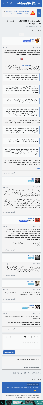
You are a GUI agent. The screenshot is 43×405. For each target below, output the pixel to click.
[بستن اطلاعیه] (5, 12)
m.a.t (37, 26)
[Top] (37, 390)
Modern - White (32, 384)
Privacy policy (18, 387)
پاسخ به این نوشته (8, 173)
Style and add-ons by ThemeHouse (24, 397)
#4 (4, 264)
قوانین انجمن (28, 387)
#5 (4, 290)
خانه (8, 387)
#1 (4, 47)
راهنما (11, 387)
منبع (38, 168)
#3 (4, 227)
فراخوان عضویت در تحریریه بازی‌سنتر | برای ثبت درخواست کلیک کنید (17, 12)
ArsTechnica (26, 66)
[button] (39, 3)
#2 (4, 187)
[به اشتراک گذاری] (7, 48)
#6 (4, 314)
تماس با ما (35, 387)
